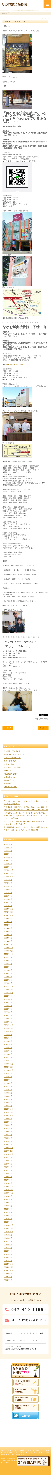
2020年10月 (8, 1070)
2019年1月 (8, 1106)
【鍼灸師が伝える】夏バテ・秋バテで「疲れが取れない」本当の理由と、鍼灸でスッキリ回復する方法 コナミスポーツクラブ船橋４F (25, 815)
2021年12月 (8, 1025)
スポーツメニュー (25, 1452)
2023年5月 (8, 970)
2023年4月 (8, 973)
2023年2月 (8, 980)
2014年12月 (8, 1264)
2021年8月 (8, 1038)
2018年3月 (8, 1138)
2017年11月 (8, 1151)
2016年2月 (8, 1219)
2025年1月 (8, 906)
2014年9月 (8, 1274)
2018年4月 (8, 1135)
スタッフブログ (10, 761)
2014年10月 (8, 1270)
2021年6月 (8, 1044)
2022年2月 (8, 1019)
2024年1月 (8, 944)
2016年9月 (8, 1196)
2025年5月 (8, 893)
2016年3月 (8, 1215)
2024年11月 (8, 912)
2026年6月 (8, 851)
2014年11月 (8, 1267)
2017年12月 (8, 1148)
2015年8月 (8, 1238)
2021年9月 (8, 1035)
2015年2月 (8, 1257)
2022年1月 (8, 1022)
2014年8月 (8, 1277)
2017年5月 (8, 1170)
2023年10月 (8, 954)
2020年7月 (8, 1080)
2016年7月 (8, 1202)
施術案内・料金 (25, 1450)
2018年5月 (8, 1132)
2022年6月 (8, 1006)
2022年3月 (8, 1015)
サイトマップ (22, 1454)
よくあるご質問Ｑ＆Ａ (12, 758)
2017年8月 (8, 1161)
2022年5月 (8, 1009)
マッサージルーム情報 (12, 767)
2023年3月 (8, 977)
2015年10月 (8, 1232)
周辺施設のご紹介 (10, 774)
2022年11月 (8, 990)
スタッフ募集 (9, 764)
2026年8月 (8, 844)
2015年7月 (8, 1241)
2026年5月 (8, 854)
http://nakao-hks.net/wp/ (15, 364)
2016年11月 (8, 1190)
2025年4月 (8, 896)
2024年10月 (8, 915)
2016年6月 (8, 1206)
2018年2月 (8, 1141)
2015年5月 (8, 1248)
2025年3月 (8, 899)
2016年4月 (8, 1212)
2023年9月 (8, 957)
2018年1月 (8, 1144)
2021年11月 (8, 1028)
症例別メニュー (38, 1450)
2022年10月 (8, 993)
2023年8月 (8, 960)
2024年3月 (8, 938)
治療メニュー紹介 (10, 787)
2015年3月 (8, 1254)
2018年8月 (8, 1122)
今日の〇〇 (8, 770)
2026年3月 (8, 860)
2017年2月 (8, 1180)
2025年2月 (8, 902)
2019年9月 (8, 1096)
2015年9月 (8, 1235)
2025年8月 (8, 883)
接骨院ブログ (9, 780)
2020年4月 (8, 1090)
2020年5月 (8, 1086)
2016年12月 (8, 1186)
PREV (8, 728)
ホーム (3, 1450)
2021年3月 (8, 1054)
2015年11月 (8, 1228)
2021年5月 (8, 1048)
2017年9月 (8, 1157)
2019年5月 (8, 1102)
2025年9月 (8, 880)
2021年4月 (8, 1051)
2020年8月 (8, 1077)
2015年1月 (8, 1261)
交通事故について (9, 1454)
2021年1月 (8, 1061)
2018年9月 (8, 1119)
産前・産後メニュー (41, 1452)
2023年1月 (8, 983)
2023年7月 (8, 964)
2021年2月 (8, 1057)
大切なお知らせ (10, 777)
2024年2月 (8, 941)
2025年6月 (8, 890)
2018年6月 (8, 1128)
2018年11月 (8, 1112)
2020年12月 (8, 1064)
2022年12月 (8, 986)
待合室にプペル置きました (15, 22)
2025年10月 (8, 877)
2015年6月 (8, 1245)
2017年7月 (8, 1164)
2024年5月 (8, 931)
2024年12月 (8, 909)
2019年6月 (8, 1099)
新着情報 (7, 783)
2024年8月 (8, 922)
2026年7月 (8, 848)
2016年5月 (8, 1209)
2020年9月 (8, 1073)
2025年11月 (8, 873)
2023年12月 (8, 948)
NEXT (42, 728)
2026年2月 (8, 864)
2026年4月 (8, 857)
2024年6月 (8, 928)
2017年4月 (8, 1174)
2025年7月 (8, 886)
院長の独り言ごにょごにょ (14, 754)
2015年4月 (8, 1251)
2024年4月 (8, 935)
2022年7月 (8, 1002)
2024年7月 (8, 925)
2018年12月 (8, 1109)
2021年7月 (8, 1041)
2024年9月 (8, 919)
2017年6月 (8, 1167)
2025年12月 (8, 870)
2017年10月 (8, 1154)
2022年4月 (8, 1012)
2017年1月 (8, 1183)
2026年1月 (8, 867)
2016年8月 (8, 1199)
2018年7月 (8, 1125)
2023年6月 (8, 967)
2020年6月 (8, 1083)
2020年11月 (8, 1067)
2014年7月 (8, 1280)
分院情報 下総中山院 (12, 751)
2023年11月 (8, 951)
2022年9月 (8, 996)
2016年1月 (8, 1222)
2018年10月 (8, 1115)
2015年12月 (8, 1225)
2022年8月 (8, 999)
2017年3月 (8, 1177)
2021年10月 (8, 1032)
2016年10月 (8, 1193)
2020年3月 (8, 1093)
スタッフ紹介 (13, 1450)
